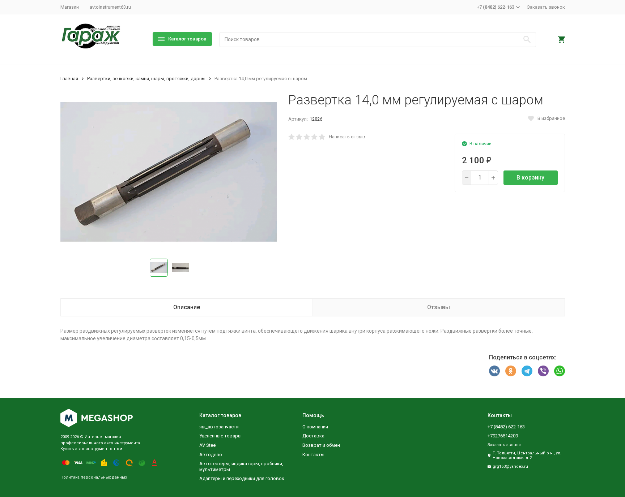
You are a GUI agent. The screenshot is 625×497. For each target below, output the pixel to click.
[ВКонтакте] (494, 371)
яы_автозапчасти (219, 426)
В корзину (530, 177)
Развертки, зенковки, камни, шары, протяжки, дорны (146, 78)
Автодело (210, 454)
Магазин (69, 7)
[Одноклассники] (510, 371)
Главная (69, 78)
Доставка (313, 435)
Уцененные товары (220, 435)
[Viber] (543, 371)
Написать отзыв (347, 136)
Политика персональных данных (93, 477)
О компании (315, 426)
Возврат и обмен (321, 445)
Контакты (313, 454)
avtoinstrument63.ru (110, 7)
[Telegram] (527, 371)
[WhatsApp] (559, 371)
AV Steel (208, 445)
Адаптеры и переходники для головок (241, 478)
